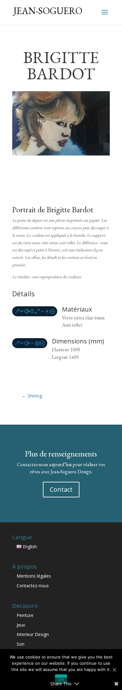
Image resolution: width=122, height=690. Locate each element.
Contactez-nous (33, 586)
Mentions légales (34, 576)
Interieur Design (33, 634)
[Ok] (114, 670)
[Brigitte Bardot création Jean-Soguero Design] (61, 154)
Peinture (25, 615)
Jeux (21, 625)
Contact (61, 489)
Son (20, 644)
